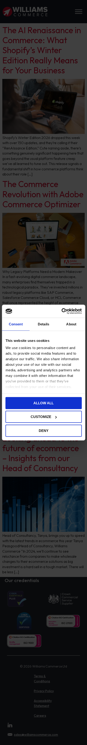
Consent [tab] (16, 324)
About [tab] (71, 324)
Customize (41, 417)
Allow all (43, 403)
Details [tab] (43, 324)
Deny (43, 430)
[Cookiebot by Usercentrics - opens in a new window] (62, 311)
